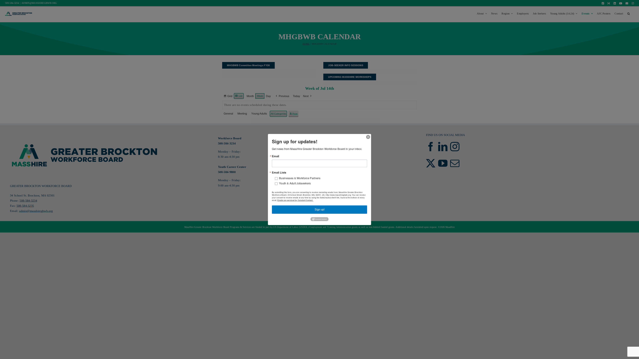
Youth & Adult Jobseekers (295, 183)
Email (275, 156)
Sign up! (319, 209)
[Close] (368, 137)
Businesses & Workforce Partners (299, 178)
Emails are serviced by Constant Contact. (295, 200)
